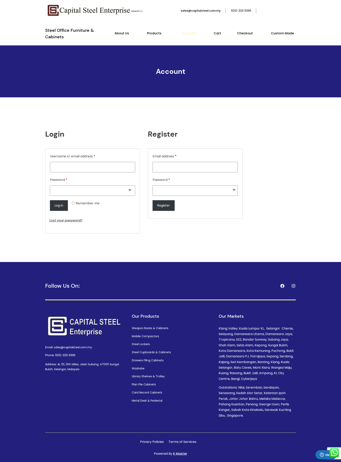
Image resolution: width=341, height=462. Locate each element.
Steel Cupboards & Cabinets (151, 352)
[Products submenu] (163, 34)
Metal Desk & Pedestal (147, 401)
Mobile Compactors (145, 336)
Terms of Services (182, 441)
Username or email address (72, 156)
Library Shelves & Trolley (148, 376)
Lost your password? (65, 220)
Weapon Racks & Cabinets (150, 328)
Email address (165, 156)
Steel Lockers (141, 344)
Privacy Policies (152, 441)
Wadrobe (138, 368)
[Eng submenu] (295, 11)
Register (163, 205)
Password (58, 179)
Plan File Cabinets (144, 384)
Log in (58, 205)
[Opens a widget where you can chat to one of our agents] (326, 455)
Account (170, 71)
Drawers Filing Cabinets (148, 360)
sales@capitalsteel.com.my (201, 11)
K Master (180, 453)
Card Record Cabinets (147, 392)
